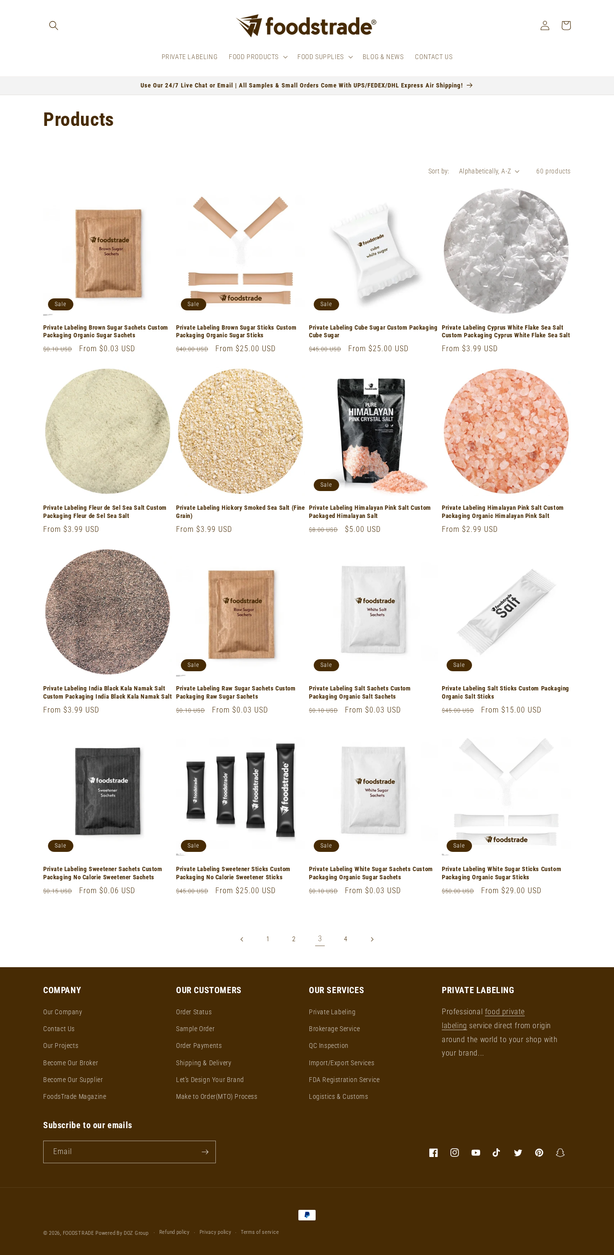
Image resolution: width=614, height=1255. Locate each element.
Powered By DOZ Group (122, 1233)
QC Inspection (329, 1045)
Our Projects (60, 1045)
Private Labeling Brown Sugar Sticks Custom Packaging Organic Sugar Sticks (236, 331)
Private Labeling (332, 1012)
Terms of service (260, 1232)
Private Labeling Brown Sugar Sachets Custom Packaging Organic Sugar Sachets (105, 331)
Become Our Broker (70, 1063)
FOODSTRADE (78, 1233)
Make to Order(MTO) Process (217, 1096)
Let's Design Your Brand (210, 1079)
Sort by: (438, 171)
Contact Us (59, 1029)
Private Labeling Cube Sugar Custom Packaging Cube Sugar (373, 331)
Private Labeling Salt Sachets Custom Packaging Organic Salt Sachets (360, 692)
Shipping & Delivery (203, 1063)
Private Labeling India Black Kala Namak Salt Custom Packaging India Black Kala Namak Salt (107, 692)
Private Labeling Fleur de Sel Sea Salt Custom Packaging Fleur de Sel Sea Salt (105, 511)
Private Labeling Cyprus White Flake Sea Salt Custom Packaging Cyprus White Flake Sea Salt (506, 331)
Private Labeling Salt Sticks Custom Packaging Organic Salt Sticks (505, 692)
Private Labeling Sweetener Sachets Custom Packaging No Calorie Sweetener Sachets (103, 873)
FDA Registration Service (344, 1079)
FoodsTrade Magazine (74, 1096)
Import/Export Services (341, 1063)
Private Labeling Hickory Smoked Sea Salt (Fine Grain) (240, 511)
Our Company (63, 1012)
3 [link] (320, 938)
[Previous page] (242, 939)
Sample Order (195, 1029)
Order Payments (199, 1045)
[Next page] (371, 939)
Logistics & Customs (338, 1096)
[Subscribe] (204, 1152)
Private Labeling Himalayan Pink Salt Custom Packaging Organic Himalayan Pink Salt (503, 511)
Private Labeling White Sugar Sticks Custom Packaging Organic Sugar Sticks (501, 873)
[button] (53, 25)
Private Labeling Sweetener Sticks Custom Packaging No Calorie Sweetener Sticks (233, 873)
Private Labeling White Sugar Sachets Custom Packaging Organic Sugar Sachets (371, 873)
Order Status (194, 1012)
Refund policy (174, 1232)
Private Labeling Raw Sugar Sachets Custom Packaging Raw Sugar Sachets (236, 692)
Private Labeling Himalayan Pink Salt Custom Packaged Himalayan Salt (370, 511)
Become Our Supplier (73, 1079)
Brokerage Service (334, 1029)
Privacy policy (216, 1232)
